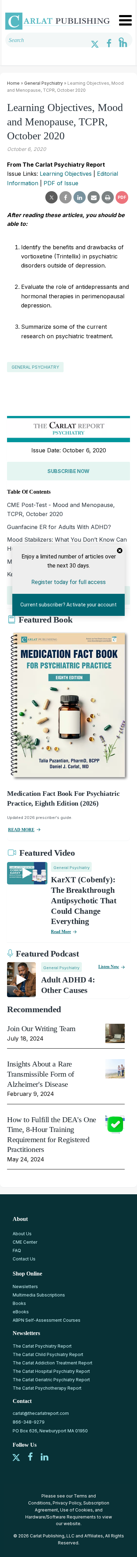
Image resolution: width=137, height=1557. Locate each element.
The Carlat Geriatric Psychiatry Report (51, 1379)
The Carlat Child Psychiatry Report (48, 1354)
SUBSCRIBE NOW (68, 471)
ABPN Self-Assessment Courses (46, 1320)
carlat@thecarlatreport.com (41, 1413)
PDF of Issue (61, 183)
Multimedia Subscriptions (39, 1295)
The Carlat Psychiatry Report (42, 1346)
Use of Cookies (76, 1510)
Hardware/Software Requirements (60, 1517)
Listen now (108, 967)
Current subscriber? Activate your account (68, 605)
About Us (22, 1233)
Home (13, 83)
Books (19, 1303)
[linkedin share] (79, 197)
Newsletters (25, 1286)
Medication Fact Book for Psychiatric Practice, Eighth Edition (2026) (63, 798)
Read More (61, 932)
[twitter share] (51, 197)
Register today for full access (68, 582)
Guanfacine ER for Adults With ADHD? (59, 526)
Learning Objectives (66, 173)
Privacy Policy (67, 1503)
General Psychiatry (43, 83)
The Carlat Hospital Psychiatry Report (51, 1371)
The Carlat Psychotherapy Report (47, 1388)
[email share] (93, 197)
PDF (122, 197)
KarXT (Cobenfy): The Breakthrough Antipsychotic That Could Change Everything (84, 900)
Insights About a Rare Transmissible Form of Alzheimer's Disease (40, 1073)
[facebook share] (65, 197)
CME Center (25, 1242)
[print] (108, 197)
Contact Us (24, 1258)
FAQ (17, 1250)
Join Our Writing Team (41, 1028)
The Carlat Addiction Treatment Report (52, 1362)
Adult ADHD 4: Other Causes (68, 985)
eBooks (21, 1311)
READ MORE (21, 830)
